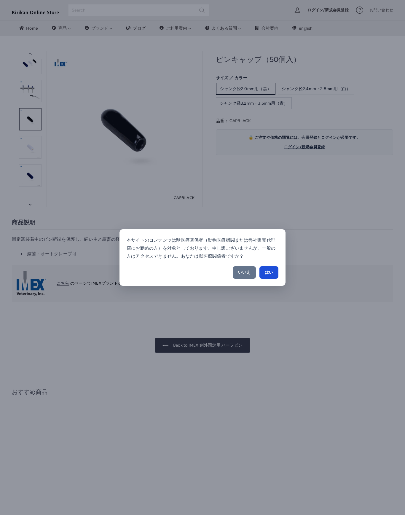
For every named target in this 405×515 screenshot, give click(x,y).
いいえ (244, 272)
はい (269, 272)
